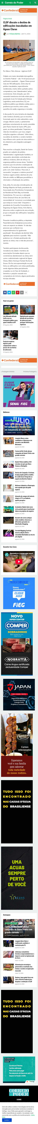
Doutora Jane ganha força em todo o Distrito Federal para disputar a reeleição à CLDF (24, 980)
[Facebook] (5, 292)
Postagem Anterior (8, 371)
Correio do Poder (14, 2)
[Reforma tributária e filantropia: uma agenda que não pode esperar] (8, 488)
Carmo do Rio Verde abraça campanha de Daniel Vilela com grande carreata (24, 453)
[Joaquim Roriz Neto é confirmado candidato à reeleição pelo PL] (8, 943)
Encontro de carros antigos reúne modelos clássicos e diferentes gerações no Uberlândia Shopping (23, 521)
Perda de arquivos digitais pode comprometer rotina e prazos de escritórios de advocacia (10, 346)
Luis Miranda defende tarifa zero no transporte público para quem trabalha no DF (10, 319)
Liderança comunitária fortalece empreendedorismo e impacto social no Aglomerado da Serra (24, 955)
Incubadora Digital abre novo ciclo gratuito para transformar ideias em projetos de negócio (24, 509)
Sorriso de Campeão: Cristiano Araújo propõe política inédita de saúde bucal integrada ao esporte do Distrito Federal (24, 476)
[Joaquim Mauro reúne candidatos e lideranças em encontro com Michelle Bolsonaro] (8, 440)
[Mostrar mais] (26, 292)
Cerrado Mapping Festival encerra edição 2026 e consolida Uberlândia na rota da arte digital (25, 534)
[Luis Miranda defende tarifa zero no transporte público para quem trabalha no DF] (10, 310)
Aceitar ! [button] (7, 1120)
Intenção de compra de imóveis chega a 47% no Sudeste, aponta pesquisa (24, 498)
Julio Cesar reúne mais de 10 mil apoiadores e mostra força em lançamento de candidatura (18, 427)
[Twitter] (9, 292)
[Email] (22, 292)
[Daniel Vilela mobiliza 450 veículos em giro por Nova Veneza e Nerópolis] (8, 464)
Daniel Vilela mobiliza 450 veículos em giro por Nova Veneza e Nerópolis (23, 464)
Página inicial (7, 18)
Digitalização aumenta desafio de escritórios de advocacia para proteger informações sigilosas (27, 320)
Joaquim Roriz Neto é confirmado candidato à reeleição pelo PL (22, 943)
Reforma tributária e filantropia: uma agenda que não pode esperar (25, 488)
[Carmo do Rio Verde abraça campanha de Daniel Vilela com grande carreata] (8, 453)
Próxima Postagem (29, 371)
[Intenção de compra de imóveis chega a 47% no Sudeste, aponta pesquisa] (8, 498)
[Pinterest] (17, 292)
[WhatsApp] (13, 292)
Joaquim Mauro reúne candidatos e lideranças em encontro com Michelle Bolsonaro (23, 441)
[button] (2, 3)
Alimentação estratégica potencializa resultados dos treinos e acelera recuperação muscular (24, 968)
